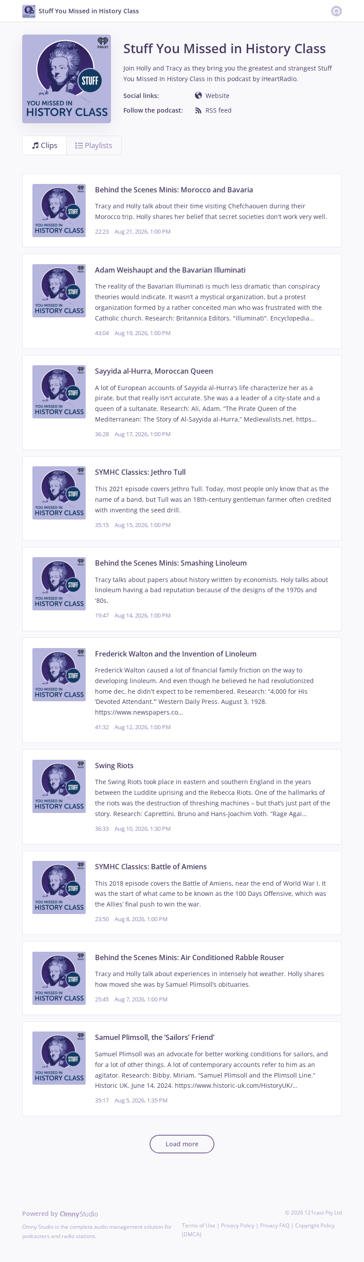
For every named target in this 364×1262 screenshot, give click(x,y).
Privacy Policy (237, 1225)
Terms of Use (198, 1225)
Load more (182, 1144)
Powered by (41, 1213)
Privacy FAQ (274, 1225)
